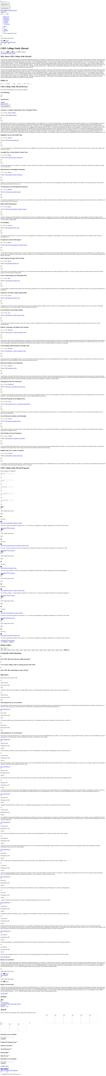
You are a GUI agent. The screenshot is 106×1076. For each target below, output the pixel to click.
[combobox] (7, 473)
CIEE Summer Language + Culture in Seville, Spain (12, 590)
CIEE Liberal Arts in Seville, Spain (9, 568)
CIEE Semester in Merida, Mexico (13, 192)
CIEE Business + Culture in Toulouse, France (15, 351)
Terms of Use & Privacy (6, 1070)
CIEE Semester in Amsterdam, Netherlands (15, 438)
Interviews (7, 24)
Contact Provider (11, 42)
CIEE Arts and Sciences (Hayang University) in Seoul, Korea (15, 545)
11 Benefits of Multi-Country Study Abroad (10, 1004)
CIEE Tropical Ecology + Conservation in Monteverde (17, 404)
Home (4, 26)
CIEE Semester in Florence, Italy (12, 280)
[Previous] (2, 642)
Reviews (7, 18)
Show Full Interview (5, 709)
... (8, 642)
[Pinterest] (5, 1069)
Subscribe (3, 1038)
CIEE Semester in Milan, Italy (12, 140)
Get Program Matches (12, 10)
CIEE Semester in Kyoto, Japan (12, 227)
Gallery (6, 21)
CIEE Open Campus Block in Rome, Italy (10, 635)
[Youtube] (4, 1069)
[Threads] (2, 1069)
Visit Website (4, 42)
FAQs (6, 22)
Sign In (2, 12)
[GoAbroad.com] (4, 1)
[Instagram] (3, 1069)
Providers (5, 30)
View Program (11, 528)
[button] (53, 473)
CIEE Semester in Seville (11, 115)
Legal (13, 1070)
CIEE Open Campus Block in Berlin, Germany (16, 209)
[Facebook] (1, 1069)
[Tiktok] (8, 1069)
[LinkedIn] (6, 1069)
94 (10, 642)
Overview (7, 16)
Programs (7, 19)
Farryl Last (3, 1005)
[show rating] (2, 120)
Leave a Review (4, 103)
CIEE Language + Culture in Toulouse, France (15, 332)
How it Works (4, 10)
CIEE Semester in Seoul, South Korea (13, 157)
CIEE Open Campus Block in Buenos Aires (15, 386)
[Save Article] (2, 1000)
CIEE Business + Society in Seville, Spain (14, 315)
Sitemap (16, 1070)
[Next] (13, 642)
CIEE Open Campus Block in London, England (16, 245)
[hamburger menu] (8, 14)
